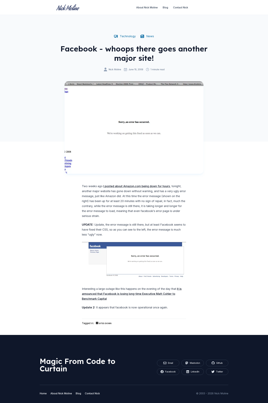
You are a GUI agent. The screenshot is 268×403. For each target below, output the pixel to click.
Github (219, 363)
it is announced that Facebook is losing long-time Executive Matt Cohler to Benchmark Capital (132, 293)
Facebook (170, 371)
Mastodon (195, 363)
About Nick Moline (147, 7)
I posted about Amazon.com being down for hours (136, 186)
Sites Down (104, 323)
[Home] (68, 7)
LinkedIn (195, 371)
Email (170, 363)
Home (43, 393)
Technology (128, 36)
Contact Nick (180, 7)
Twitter (219, 371)
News (150, 36)
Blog (165, 7)
